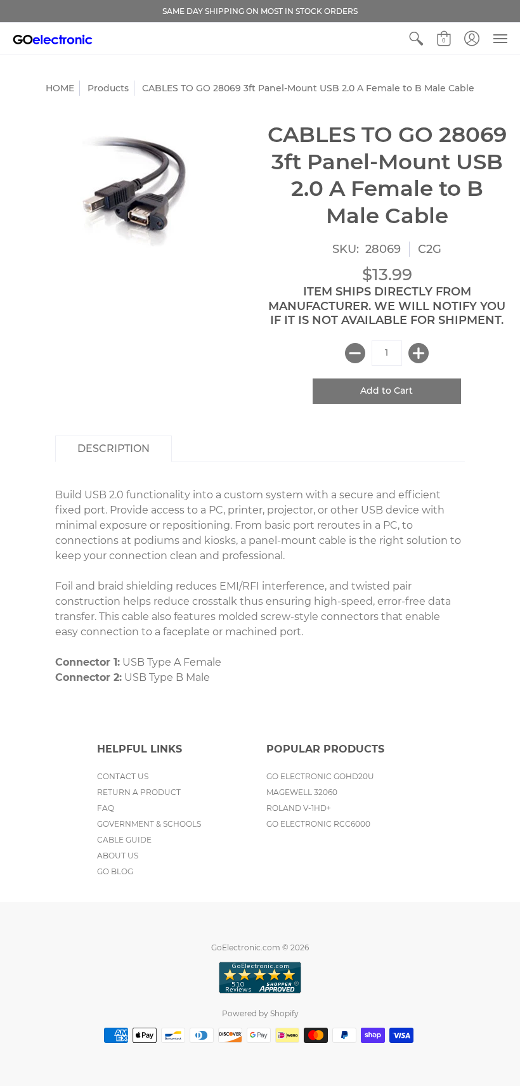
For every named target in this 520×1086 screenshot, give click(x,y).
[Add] (418, 353)
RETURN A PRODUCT (139, 792)
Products (108, 88)
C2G (429, 249)
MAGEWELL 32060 (301, 792)
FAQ (105, 808)
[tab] (113, 449)
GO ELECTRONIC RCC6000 (318, 824)
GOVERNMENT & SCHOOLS (149, 824)
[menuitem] (416, 39)
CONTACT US (122, 776)
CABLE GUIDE (124, 839)
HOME (60, 88)
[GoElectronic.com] (53, 39)
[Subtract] (355, 353)
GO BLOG (115, 871)
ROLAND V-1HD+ (298, 808)
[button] (416, 39)
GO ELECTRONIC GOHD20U (320, 776)
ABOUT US (117, 855)
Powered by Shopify (260, 1013)
